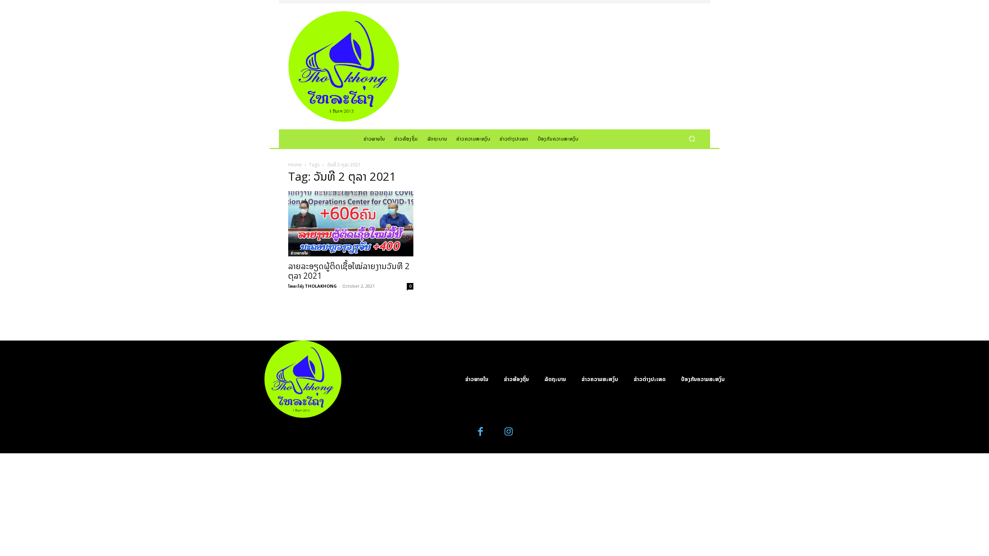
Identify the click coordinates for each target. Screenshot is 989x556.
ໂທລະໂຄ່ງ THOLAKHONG (312, 286)
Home (295, 164)
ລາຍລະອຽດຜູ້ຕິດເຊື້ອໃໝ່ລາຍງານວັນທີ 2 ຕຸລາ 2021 (349, 271)
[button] (692, 138)
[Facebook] (481, 432)
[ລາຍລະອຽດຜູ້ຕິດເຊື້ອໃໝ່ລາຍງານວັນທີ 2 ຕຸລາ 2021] (350, 223)
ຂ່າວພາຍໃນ (299, 253)
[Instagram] (508, 432)
